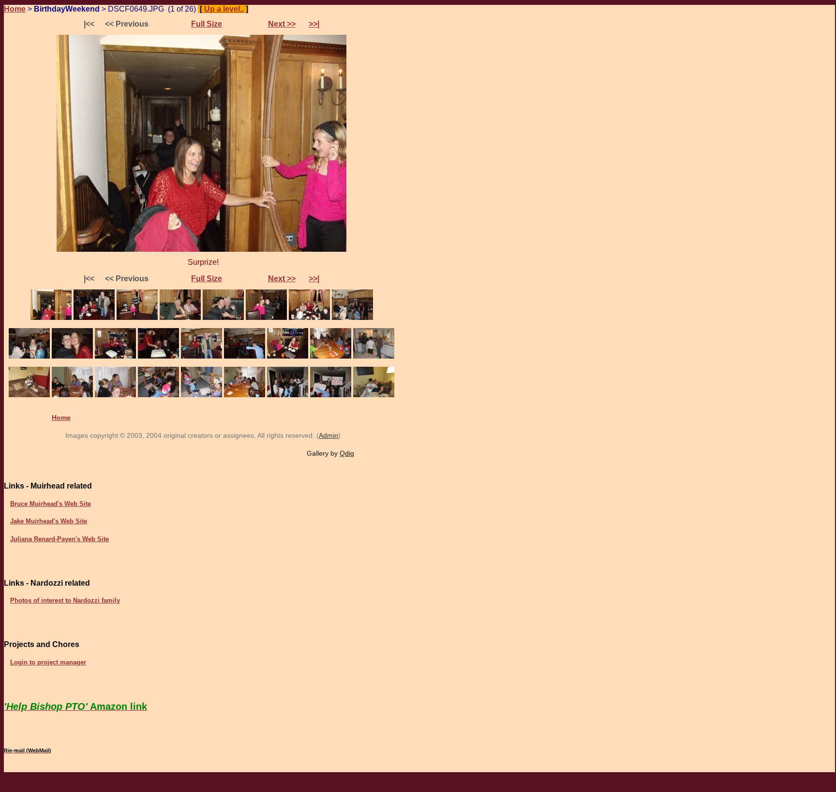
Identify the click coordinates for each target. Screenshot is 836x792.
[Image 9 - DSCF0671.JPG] (29, 356)
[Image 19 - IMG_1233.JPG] (72, 395)
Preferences (276, 9)
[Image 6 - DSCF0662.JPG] (266, 317)
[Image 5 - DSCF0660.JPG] (223, 317)
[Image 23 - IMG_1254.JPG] (244, 395)
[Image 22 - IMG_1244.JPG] (201, 395)
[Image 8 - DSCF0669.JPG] (352, 317)
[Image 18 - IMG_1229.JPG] (29, 395)
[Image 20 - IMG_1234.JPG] (115, 395)
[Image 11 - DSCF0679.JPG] (115, 356)
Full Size (206, 24)
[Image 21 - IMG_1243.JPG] (158, 395)
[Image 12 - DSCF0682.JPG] (158, 356)
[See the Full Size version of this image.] (201, 249)
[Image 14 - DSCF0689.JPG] (244, 356)
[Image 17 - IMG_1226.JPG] (373, 356)
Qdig (347, 453)
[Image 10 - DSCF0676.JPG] (72, 356)
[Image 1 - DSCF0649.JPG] (51, 317)
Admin (328, 435)
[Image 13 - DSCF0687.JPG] (201, 356)
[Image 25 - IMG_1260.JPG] (330, 395)
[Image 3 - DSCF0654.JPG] (137, 317)
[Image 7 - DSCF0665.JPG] (309, 317)
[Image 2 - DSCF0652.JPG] (94, 317)
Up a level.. (224, 9)
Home (15, 9)
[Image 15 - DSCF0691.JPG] (287, 356)
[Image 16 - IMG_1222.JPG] (330, 356)
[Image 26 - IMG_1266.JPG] (373, 395)
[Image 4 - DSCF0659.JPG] (180, 317)
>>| (314, 24)
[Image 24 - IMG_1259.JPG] (287, 395)
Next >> (282, 24)
